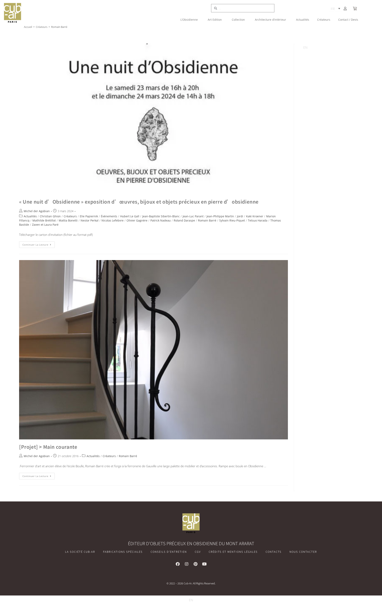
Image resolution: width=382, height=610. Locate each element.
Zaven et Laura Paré (45, 224)
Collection (238, 19)
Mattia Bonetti (68, 220)
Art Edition (215, 19)
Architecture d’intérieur (270, 19)
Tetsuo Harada (257, 220)
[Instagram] (187, 564)
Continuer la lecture (38, 243)
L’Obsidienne (189, 19)
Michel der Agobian (37, 211)
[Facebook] (178, 564)
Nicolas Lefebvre (112, 220)
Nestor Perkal (89, 220)
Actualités (302, 19)
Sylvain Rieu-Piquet (232, 220)
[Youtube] (205, 564)
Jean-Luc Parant (193, 216)
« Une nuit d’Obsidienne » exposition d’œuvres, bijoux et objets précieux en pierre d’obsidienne (139, 201)
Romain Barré (207, 220)
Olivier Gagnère (137, 220)
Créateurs (323, 19)
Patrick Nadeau (160, 220)
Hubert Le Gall (129, 216)
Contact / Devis (348, 19)
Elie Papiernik (89, 216)
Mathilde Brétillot (44, 220)
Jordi (240, 216)
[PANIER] (355, 8)
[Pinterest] (196, 564)
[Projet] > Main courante (48, 446)
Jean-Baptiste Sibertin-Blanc (161, 216)
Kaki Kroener (254, 216)
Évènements (109, 216)
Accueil (28, 27)
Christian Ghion (50, 216)
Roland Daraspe (184, 220)
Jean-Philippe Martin (220, 216)
